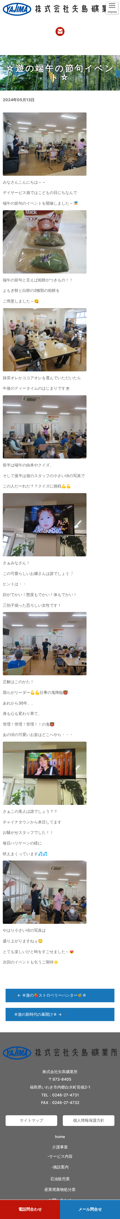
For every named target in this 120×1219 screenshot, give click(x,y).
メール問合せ (90, 1209)
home (60, 1136)
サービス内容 (61, 1156)
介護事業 (60, 1147)
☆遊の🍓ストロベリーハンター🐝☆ (51, 995)
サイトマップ (31, 1120)
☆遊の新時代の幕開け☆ (38, 1014)
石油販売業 (60, 1179)
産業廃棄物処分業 (60, 1189)
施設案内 (61, 1167)
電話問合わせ (30, 1209)
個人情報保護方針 (88, 1120)
